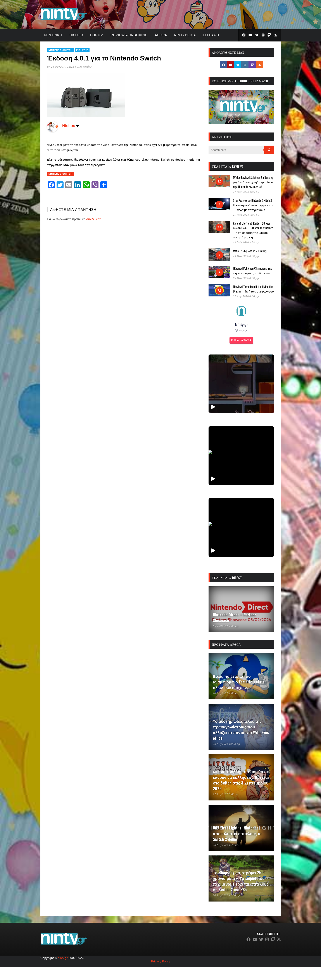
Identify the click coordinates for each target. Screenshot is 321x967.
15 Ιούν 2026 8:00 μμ (246, 242)
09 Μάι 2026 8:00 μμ (246, 278)
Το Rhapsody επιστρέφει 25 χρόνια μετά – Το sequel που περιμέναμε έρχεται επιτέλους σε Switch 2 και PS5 (240, 881)
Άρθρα (161, 35)
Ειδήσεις (82, 50)
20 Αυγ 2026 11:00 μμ (226, 895)
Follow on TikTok (241, 340)
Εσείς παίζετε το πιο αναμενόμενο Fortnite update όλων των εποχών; (239, 681)
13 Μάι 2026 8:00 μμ (246, 256)
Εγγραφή (211, 35)
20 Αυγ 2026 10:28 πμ (226, 744)
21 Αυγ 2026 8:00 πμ (225, 794)
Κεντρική (53, 35)
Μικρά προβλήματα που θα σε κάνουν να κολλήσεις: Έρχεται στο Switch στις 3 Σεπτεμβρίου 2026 (241, 780)
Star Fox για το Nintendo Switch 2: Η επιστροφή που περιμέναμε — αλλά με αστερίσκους (253, 205)
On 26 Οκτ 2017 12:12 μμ (62, 67)
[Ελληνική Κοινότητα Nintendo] (63, 20)
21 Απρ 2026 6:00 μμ (246, 296)
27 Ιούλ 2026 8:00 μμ (246, 192)
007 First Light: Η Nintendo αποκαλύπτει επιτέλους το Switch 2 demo (237, 833)
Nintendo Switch (60, 50)
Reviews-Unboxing (129, 35)
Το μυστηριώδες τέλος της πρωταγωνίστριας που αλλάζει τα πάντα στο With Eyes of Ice (241, 729)
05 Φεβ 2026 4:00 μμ (225, 626)
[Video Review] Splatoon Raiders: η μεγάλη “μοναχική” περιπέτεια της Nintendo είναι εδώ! (253, 182)
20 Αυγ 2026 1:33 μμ (225, 845)
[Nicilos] (52, 131)
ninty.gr (63, 958)
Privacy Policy (160, 961)
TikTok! (76, 35)
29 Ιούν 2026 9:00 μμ (246, 215)
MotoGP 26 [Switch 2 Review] (249, 250)
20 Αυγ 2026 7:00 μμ (225, 693)
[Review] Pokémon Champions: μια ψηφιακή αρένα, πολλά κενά (252, 270)
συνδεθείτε (93, 219)
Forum (97, 35)
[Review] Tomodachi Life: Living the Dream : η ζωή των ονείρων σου (253, 288)
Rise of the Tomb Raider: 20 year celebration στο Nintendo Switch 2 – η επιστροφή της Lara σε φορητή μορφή (253, 230)
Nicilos (87, 67)
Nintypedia (185, 35)
